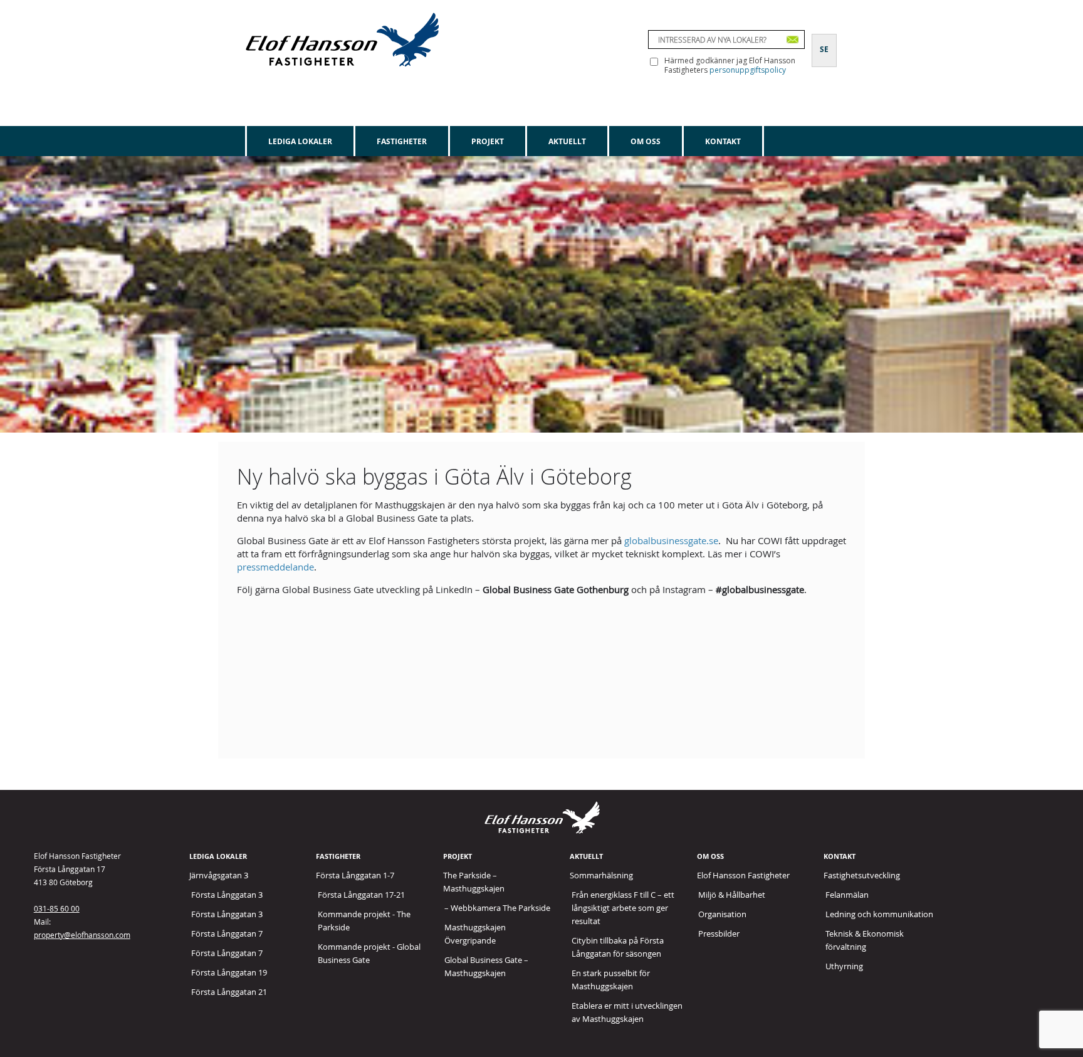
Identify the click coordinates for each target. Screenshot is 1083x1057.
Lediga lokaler (300, 141)
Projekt (487, 141)
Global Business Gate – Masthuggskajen (486, 966)
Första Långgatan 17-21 (361, 894)
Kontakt (723, 141)
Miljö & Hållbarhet (731, 894)
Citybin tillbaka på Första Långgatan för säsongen (618, 947)
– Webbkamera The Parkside (497, 907)
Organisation (722, 914)
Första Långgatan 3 (227, 894)
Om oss (645, 141)
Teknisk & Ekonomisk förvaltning (864, 940)
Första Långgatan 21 (229, 991)
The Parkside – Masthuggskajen (474, 882)
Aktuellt (567, 141)
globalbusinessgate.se (671, 540)
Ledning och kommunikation (879, 914)
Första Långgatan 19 (229, 972)
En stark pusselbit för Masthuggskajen (611, 979)
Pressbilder (719, 933)
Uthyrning (844, 966)
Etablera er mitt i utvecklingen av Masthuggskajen (627, 1012)
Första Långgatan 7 (227, 933)
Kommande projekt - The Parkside (364, 920)
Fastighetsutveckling (862, 875)
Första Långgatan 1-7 (355, 875)
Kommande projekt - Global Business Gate (369, 953)
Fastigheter (402, 141)
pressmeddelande (275, 566)
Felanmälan (847, 894)
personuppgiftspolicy (747, 70)
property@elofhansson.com (82, 935)
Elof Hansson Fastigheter (743, 875)
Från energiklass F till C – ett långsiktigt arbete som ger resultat (623, 908)
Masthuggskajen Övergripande (475, 934)
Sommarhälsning (601, 875)
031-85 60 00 (57, 908)
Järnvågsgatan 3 (218, 875)
